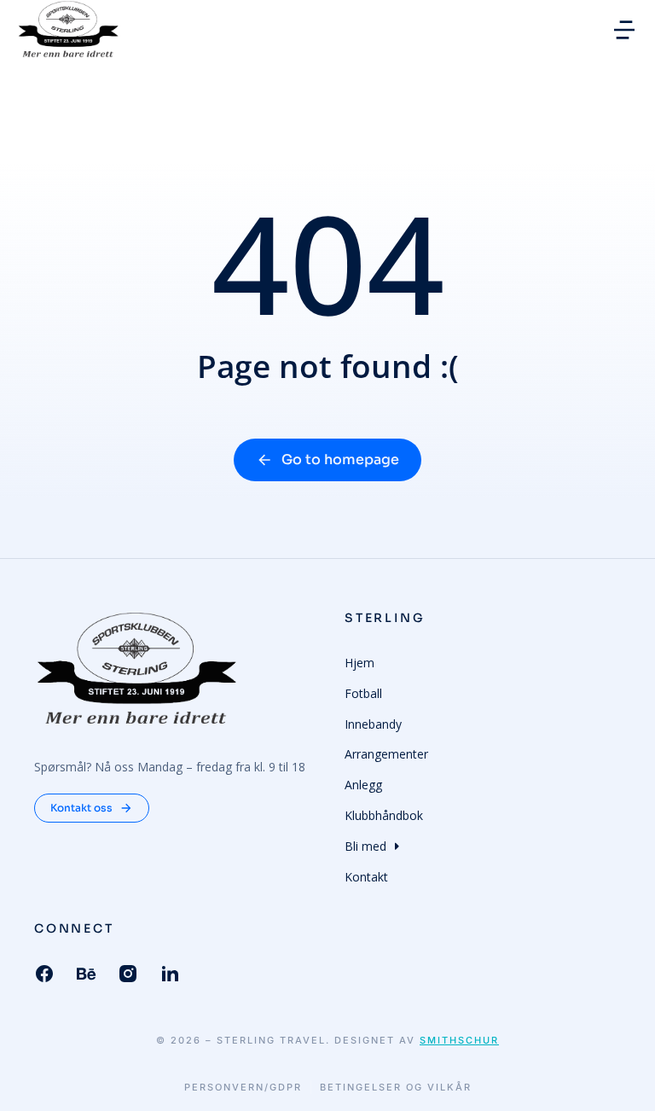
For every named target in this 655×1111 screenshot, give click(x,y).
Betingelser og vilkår (396, 1087)
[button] (624, 30)
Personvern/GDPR (243, 1087)
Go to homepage (340, 459)
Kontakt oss (81, 807)
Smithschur (459, 1040)
